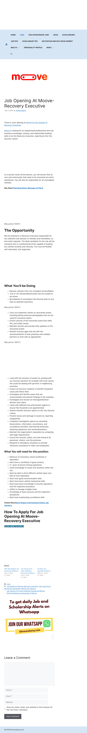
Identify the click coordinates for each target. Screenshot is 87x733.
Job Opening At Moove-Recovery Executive (22, 586)
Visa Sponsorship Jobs (38, 35)
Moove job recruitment (12, 588)
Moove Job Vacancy (28, 588)
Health (14, 48)
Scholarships (68, 35)
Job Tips (14, 41)
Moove (7, 131)
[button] (11, 54)
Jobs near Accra (45, 586)
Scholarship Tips (30, 41)
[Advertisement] (43, 15)
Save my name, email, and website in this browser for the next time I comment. (30, 708)
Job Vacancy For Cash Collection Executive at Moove (27, 571)
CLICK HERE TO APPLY (14, 526)
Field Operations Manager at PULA (28, 188)
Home (13, 35)
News (49, 48)
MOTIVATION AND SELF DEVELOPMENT (57, 41)
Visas (55, 35)
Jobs (22, 35)
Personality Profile (33, 48)
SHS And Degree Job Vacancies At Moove (22, 593)
